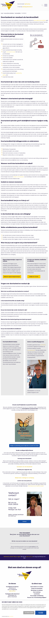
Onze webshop (36, 592)
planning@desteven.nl (27, 6)
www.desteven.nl (31, 350)
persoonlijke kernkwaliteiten (40, 20)
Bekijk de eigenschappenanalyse (12, 276)
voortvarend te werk (10, 51)
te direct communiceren (18, 176)
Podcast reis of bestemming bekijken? (36, 597)
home (2, 13)
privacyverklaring (32, 546)
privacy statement (11, 616)
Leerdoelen (37, 593)
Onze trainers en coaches (36, 586)
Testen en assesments (36, 588)
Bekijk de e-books (33, 276)
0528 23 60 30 (27, 3)
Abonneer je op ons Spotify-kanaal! (36, 486)
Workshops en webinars (37, 590)
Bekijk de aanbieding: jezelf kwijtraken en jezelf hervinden (24, 445)
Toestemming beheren (28, 612)
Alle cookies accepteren (40, 613)
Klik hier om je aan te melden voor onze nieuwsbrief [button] (24, 541)
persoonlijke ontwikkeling (9, 13)
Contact (24, 521)
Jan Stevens (43, 344)
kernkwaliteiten (18, 13)
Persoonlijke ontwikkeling (36, 595)
